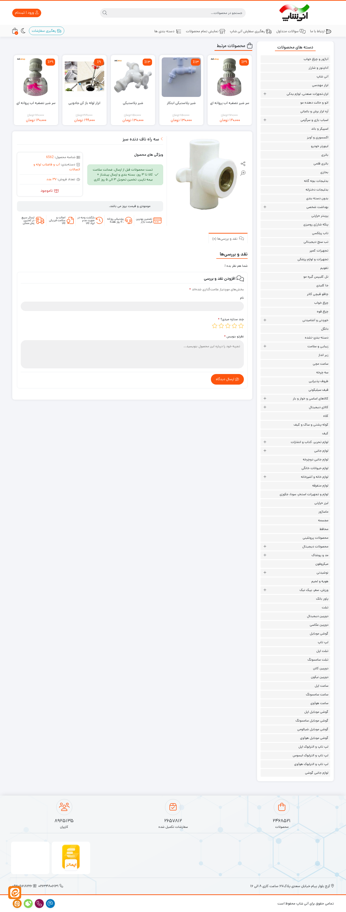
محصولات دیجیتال (315, 546)
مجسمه (323, 520)
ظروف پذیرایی (318, 381)
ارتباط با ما (317, 31)
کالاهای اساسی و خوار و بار (310, 398)
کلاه (325, 416)
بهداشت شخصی (317, 207)
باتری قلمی (321, 163)
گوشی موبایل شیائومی (312, 729)
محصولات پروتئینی (315, 537)
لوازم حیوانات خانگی (315, 468)
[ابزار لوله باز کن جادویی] (84, 77)
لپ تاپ (323, 642)
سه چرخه (322, 372)
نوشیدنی (322, 572)
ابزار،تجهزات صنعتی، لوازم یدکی (307, 94)
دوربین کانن (320, 668)
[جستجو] (104, 13)
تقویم (324, 268)
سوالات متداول (287, 31)
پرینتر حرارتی (319, 215)
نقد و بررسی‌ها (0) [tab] (225, 238)
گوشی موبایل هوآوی (314, 738)
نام (242, 297)
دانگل (324, 329)
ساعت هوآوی (319, 703)
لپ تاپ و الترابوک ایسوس (310, 755)
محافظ (324, 529)
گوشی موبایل (319, 633)
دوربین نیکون (319, 677)
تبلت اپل (322, 651)
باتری (324, 154)
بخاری (324, 172)
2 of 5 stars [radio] (234, 326)
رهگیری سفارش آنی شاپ (247, 31)
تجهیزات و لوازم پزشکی (313, 259)
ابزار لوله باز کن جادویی (84, 102)
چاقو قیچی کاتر (317, 294)
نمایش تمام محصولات (202, 31)
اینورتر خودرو (319, 146)
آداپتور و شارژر (318, 67)
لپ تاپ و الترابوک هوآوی (311, 764)
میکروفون (321, 564)
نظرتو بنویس (234, 336)
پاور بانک (322, 598)
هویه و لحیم (319, 581)
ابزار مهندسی (320, 85)
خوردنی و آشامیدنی (315, 320)
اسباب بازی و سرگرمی (314, 120)
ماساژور (323, 511)
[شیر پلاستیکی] (133, 77)
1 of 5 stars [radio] (241, 326)
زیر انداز (323, 355)
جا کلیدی (322, 285)
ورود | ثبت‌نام (25, 12)
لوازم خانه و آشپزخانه (314, 476)
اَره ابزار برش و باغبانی (314, 111)
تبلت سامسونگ (318, 659)
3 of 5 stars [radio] (228, 326)
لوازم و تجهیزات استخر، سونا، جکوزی (304, 494)
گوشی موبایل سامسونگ (312, 720)
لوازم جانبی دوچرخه (315, 459)
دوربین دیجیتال (317, 616)
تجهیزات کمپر (319, 250)
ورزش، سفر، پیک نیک (314, 590)
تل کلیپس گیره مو (315, 276)
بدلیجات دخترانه (317, 189)
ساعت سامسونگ (317, 694)
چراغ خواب (321, 302)
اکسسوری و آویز (317, 137)
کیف (325, 433)
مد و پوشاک (320, 555)
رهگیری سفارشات (44, 30)
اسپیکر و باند (319, 128)
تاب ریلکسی (320, 233)
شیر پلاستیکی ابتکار (181, 102)
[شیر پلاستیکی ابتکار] (181, 77)
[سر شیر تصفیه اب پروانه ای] (229, 77)
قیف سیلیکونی (318, 389)
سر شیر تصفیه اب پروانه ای (229, 102)
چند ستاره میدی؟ (231, 319)
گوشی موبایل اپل (316, 711)
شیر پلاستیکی (133, 102)
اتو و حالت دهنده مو (314, 102)
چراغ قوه (322, 311)
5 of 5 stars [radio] (214, 326)
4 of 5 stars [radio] (221, 326)
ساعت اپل (321, 685)
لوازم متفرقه (320, 485)
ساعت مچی (320, 363)
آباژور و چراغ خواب (316, 59)
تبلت (325, 607)
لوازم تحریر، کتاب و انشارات (309, 442)
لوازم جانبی (321, 450)
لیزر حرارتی (321, 503)
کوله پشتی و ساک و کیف (311, 424)
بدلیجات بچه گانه (316, 181)
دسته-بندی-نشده (316, 337)
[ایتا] (14, 892)
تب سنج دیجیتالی (316, 241)
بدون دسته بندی (317, 198)
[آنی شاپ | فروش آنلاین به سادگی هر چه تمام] (295, 13)
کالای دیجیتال (318, 407)
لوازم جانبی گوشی (316, 772)
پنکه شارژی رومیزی (315, 224)
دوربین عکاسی (319, 624)
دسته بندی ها (164, 31)
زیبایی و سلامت (317, 346)
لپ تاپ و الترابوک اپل (313, 746)
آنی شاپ (322, 76)
